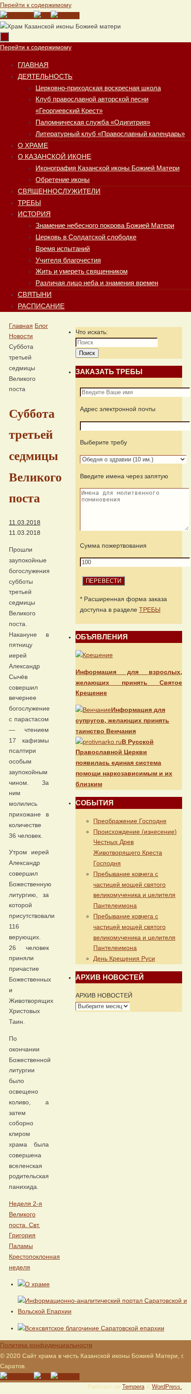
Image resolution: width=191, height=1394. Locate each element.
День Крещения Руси (124, 958)
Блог (41, 325)
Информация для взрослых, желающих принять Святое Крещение (129, 682)
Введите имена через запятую (124, 476)
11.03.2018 (24, 522)
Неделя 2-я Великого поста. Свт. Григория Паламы (25, 1224)
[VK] (42, 15)
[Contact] (65, 15)
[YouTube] (17, 15)
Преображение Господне (130, 820)
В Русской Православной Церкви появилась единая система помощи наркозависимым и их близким (124, 763)
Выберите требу (103, 442)
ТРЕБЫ (149, 609)
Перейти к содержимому (36, 4)
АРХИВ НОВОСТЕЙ (104, 995)
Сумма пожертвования (113, 545)
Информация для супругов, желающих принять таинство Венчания (122, 720)
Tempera (133, 1387)
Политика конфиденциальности (46, 1345)
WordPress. (167, 1387)
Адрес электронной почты (117, 408)
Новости (21, 335)
